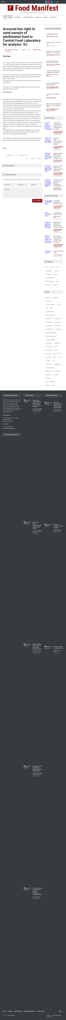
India (54, 353)
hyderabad (48, 353)
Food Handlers (56, 318)
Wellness (48, 385)
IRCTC (59, 353)
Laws (16, 155)
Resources (38, 17)
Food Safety (17, 17)
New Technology (49, 281)
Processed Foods (50, 367)
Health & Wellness (28, 17)
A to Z (5, 17)
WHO (53, 385)
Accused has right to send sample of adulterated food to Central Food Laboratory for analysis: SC (22, 36)
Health (56, 350)
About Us (46, 17)
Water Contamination (50, 381)
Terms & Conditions (56, 1015)
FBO (47, 308)
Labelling (48, 360)
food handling (49, 322)
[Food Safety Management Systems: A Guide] (49, 202)
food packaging (57, 325)
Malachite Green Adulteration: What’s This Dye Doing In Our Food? (53, 105)
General (56, 36)
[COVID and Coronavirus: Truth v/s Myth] (49, 584)
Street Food (56, 374)
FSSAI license (49, 350)
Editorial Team (37, 49)
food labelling (49, 325)
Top (60, 1011)
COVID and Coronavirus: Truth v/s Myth (58, 526)
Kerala (54, 357)
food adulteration (49, 311)
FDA (51, 308)
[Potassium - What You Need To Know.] (49, 705)
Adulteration (9, 155)
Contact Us (53, 17)
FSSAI (55, 346)
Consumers (48, 301)
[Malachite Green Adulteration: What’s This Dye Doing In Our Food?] (49, 225)
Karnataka (48, 357)
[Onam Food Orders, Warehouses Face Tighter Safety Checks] (49, 141)
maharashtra (49, 364)
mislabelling (57, 364)
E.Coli (59, 304)
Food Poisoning (49, 329)
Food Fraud (48, 318)
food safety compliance (51, 332)
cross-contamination (50, 304)
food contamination (50, 315)
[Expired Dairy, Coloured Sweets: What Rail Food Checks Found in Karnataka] (49, 126)
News (10, 17)
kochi (60, 357)
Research (48, 285)
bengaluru (56, 297)
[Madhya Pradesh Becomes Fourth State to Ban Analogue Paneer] (49, 157)
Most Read (48, 29)
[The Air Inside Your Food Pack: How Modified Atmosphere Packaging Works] (49, 183)
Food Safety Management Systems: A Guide (58, 202)
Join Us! (48, 1015)
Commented (57, 29)
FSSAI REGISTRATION (51, 34)
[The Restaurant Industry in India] (49, 214)
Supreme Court (23, 155)
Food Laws (12, 49)
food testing (57, 343)
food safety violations (51, 339)
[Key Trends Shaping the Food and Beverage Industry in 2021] (49, 462)
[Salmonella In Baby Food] (49, 252)
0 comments (7, 51)
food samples (49, 343)
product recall (49, 371)
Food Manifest (35, 8)
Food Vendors (49, 346)
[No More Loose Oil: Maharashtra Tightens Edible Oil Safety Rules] (49, 169)
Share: (5, 148)
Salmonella (48, 374)
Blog (52, 267)
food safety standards (51, 336)
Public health (57, 371)
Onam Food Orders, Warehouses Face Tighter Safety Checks (58, 141)
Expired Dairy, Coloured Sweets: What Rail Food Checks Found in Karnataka (58, 126)
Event (56, 267)
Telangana (48, 378)
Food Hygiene (49, 74)
